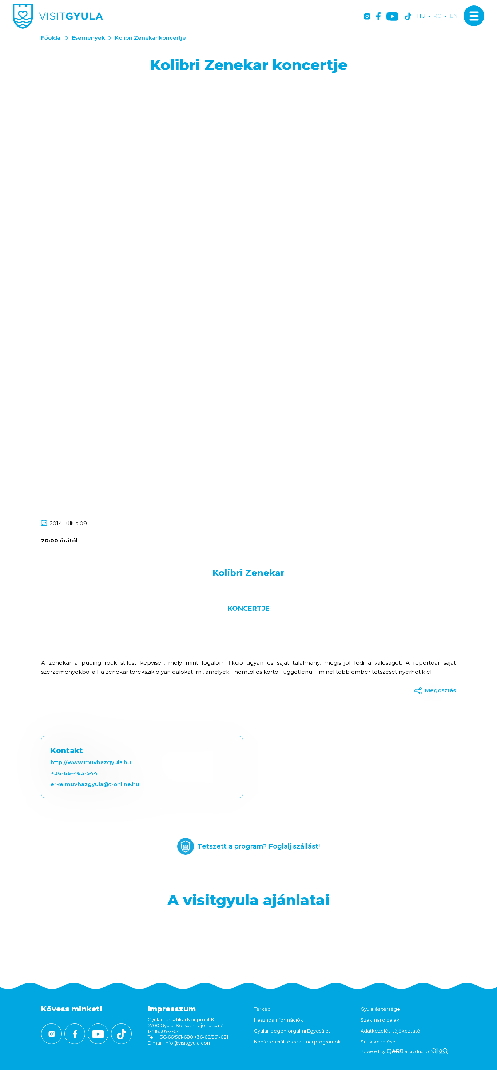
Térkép (262, 1009)
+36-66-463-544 (74, 773)
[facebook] (378, 16)
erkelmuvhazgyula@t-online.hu (95, 784)
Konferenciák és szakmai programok (297, 1042)
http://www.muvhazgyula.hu (91, 762)
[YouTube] (392, 17)
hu (421, 16)
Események (88, 37)
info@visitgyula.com (188, 1043)
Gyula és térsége (380, 1009)
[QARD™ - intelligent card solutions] (395, 1051)
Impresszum (172, 1009)
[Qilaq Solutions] (439, 1051)
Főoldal (51, 37)
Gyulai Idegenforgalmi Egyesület (292, 1031)
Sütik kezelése (378, 1042)
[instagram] (367, 17)
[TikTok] (408, 16)
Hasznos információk (278, 1020)
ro (437, 16)
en (454, 16)
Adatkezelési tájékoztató (390, 1031)
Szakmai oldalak (380, 1020)
